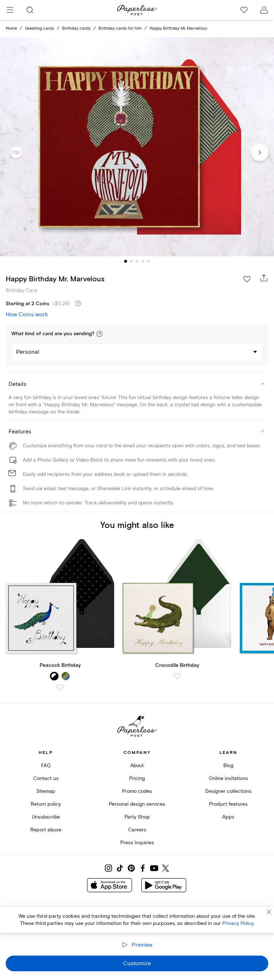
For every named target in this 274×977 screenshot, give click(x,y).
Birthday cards (76, 28)
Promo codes (137, 791)
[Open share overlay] (264, 277)
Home (11, 28)
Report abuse (45, 830)
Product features (228, 804)
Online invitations (228, 778)
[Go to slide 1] (125, 261)
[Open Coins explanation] (78, 303)
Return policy (46, 804)
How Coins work (27, 314)
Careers (137, 830)
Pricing (137, 778)
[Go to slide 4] (142, 261)
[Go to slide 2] (131, 261)
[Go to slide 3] (137, 261)
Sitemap (45, 791)
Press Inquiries (137, 843)
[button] (99, 333)
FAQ (46, 765)
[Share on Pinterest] (131, 868)
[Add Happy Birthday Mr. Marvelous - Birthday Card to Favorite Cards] (247, 279)
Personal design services (137, 804)
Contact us (46, 778)
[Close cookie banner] (269, 912)
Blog (228, 765)
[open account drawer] (264, 10)
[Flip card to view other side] (21, 152)
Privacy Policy (237, 923)
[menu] (10, 10)
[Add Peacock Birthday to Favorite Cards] (60, 687)
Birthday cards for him (120, 28)
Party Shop (137, 817)
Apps (228, 817)
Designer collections (228, 791)
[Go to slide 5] (148, 261)
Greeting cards (39, 28)
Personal (27, 352)
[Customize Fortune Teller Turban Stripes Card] (137, 147)
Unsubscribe (46, 817)
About (137, 765)
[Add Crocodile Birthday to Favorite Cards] (177, 676)
